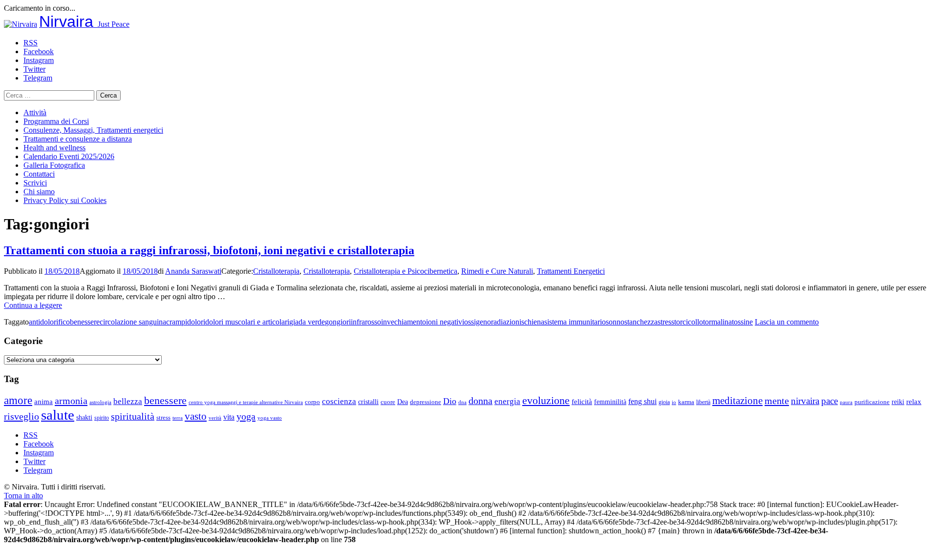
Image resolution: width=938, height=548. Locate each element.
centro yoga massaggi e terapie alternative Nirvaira (246, 402)
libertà (703, 402)
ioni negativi (445, 322)
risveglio (21, 416)
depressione (425, 402)
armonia (71, 400)
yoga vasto (269, 418)
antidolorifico (49, 322)
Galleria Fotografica (54, 165)
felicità (582, 401)
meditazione (737, 400)
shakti (84, 417)
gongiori (338, 322)
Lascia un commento (787, 322)
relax (913, 401)
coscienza (339, 401)
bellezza (127, 401)
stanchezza (641, 322)
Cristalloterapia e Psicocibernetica (405, 271)
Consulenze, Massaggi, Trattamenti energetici (93, 130)
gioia (664, 402)
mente (777, 400)
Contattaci (39, 174)
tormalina (717, 322)
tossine (742, 322)
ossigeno (477, 322)
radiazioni (506, 322)
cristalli (368, 402)
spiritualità (132, 416)
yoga (246, 416)
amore (18, 400)
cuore (388, 402)
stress (666, 322)
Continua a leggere (33, 305)
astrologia (100, 402)
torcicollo (688, 322)
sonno (615, 322)
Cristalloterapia (276, 271)
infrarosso (366, 322)
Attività (34, 112)
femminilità (610, 402)
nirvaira (805, 401)
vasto (196, 416)
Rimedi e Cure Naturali (497, 271)
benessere (85, 322)
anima (43, 402)
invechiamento (403, 322)
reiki (898, 402)
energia (507, 401)
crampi (176, 322)
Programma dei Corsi (56, 121)
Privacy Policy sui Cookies (65, 200)
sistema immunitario (575, 322)
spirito (101, 417)
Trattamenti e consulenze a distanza (77, 139)
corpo (312, 402)
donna (480, 401)
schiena (532, 322)
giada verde (307, 322)
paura (846, 402)
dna (462, 402)
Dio (449, 401)
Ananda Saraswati (193, 271)
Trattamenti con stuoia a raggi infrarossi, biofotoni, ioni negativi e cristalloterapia (209, 250)
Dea (402, 402)
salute (57, 415)
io (674, 402)
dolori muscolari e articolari (247, 322)
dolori (196, 322)
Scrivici (35, 183)
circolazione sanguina (133, 322)
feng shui (642, 401)
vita (228, 417)
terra (177, 418)
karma (686, 402)
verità (215, 418)
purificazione (872, 402)
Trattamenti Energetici (571, 271)
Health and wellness (54, 147)
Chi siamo (39, 191)
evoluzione (546, 400)
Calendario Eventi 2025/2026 (68, 156)
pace (829, 401)
